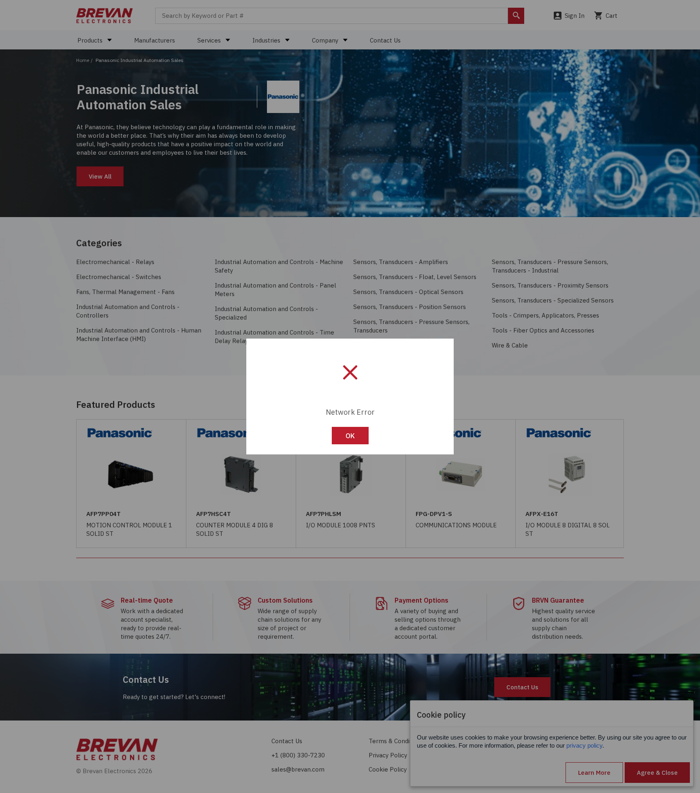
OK (350, 435)
